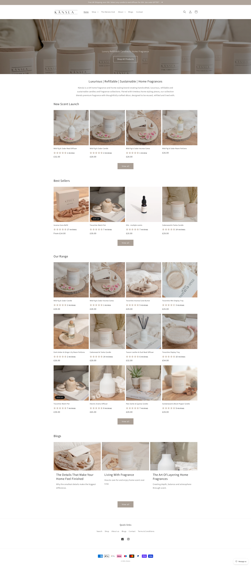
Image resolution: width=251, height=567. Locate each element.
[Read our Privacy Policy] (155, 311)
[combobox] (100, 291)
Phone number (99, 285)
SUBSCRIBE (125, 299)
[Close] (158, 253)
